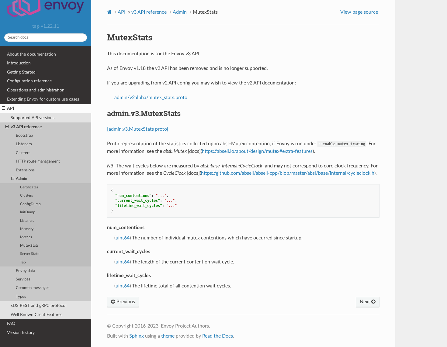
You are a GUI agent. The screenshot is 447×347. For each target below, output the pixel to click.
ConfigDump (30, 204)
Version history (21, 332)
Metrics (26, 237)
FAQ (11, 323)
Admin (21, 179)
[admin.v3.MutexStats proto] (137, 129)
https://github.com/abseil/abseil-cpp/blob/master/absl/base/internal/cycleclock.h (287, 173)
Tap (23, 262)
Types (21, 297)
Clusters (23, 153)
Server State (29, 254)
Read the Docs (217, 336)
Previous (125, 301)
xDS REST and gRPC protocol (38, 305)
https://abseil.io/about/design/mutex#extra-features (257, 151)
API (10, 108)
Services (23, 279)
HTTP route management (38, 161)
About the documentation (31, 54)
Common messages (33, 288)
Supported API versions (32, 117)
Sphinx (136, 336)
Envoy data (25, 271)
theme (168, 336)
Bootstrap (24, 136)
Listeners (24, 144)
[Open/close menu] (3, 108)
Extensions (25, 170)
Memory (26, 229)
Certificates (29, 187)
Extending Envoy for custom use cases (43, 99)
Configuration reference (29, 81)
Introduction (19, 63)
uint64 (123, 237)
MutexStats (29, 245)
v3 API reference (26, 127)
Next (365, 301)
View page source (359, 12)
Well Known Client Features (36, 314)
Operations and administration (35, 90)
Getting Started (21, 72)
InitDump (27, 212)
